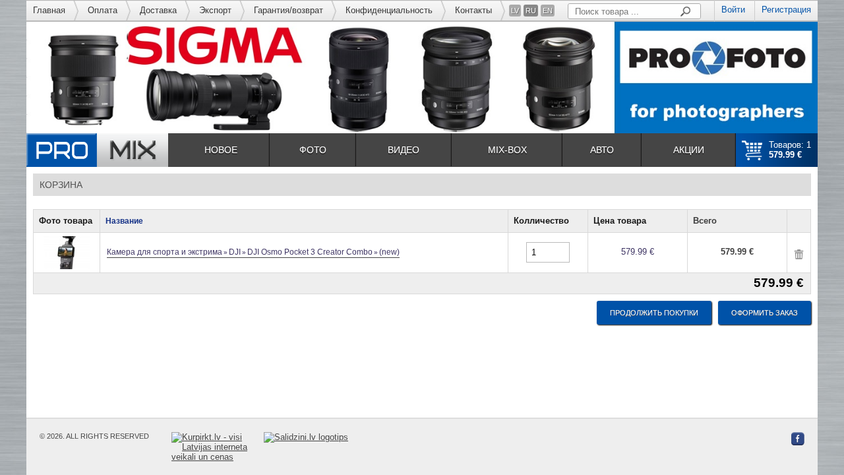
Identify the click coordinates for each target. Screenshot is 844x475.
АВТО (602, 149)
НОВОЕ (220, 149)
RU (531, 11)
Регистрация (786, 10)
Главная (49, 10)
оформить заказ (764, 313)
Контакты (473, 10)
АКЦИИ (688, 149)
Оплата (102, 10)
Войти (733, 10)
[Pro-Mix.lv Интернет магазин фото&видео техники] (97, 150)
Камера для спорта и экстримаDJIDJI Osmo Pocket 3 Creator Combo (253, 252)
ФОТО (312, 149)
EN (548, 11)
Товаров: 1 (790, 150)
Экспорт (215, 10)
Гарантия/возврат (288, 10)
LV (515, 11)
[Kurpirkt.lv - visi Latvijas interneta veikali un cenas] (217, 447)
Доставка (158, 10)
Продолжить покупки (654, 313)
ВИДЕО (403, 149)
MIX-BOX (507, 149)
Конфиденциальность (389, 10)
